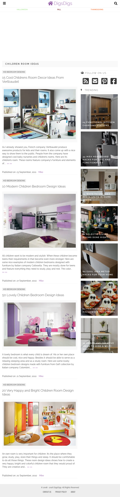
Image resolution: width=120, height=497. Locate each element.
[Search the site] (115, 4)
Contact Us (47, 491)
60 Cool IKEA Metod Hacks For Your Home (98, 273)
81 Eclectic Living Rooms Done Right (95, 235)
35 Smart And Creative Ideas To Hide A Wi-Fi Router (98, 346)
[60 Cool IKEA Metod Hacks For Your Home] (99, 260)
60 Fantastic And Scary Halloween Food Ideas (99, 310)
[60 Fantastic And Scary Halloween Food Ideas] (99, 298)
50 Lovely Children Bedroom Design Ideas (33, 295)
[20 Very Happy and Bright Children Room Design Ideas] (40, 445)
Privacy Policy (61, 491)
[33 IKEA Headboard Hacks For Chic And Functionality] (99, 149)
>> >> (9, 163)
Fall (59, 9)
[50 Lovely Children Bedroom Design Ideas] (40, 345)
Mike (40, 172)
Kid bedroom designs (14, 72)
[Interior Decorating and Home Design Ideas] (60, 5)
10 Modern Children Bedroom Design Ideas (34, 186)
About (73, 491)
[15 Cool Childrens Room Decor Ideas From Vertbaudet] (40, 138)
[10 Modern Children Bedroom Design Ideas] (40, 247)
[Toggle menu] (4, 3)
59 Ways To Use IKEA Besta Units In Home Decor (97, 197)
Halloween (22, 9)
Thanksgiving (97, 9)
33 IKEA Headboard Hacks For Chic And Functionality (96, 159)
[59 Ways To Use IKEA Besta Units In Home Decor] (99, 186)
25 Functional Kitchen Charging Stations (99, 124)
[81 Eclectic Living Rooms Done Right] (99, 223)
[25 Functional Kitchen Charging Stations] (99, 111)
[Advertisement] (60, 35)
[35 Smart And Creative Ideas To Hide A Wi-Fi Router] (99, 335)
